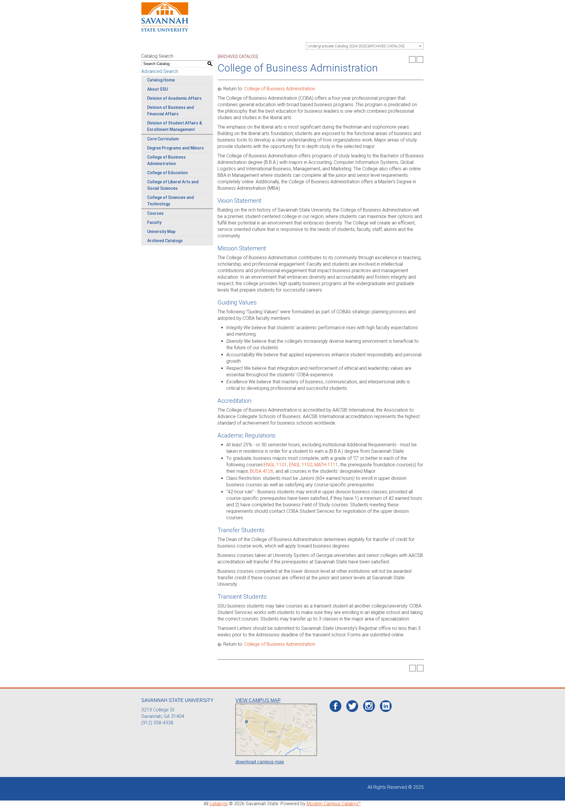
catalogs (219, 803)
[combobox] (364, 45)
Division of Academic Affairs (174, 98)
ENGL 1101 (275, 464)
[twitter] (352, 706)
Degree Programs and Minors (175, 148)
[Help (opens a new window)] (420, 59)
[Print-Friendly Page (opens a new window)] (412, 59)
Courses (155, 213)
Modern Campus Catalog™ (334, 803)
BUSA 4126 (261, 471)
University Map (161, 231)
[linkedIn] (386, 706)
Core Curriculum (163, 139)
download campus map (259, 761)
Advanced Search (159, 71)
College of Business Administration (279, 88)
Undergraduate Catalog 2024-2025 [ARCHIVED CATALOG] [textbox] (356, 46)
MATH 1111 (326, 464)
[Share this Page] (404, 59)
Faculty (154, 222)
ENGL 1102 (300, 464)
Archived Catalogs (165, 240)
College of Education (167, 172)
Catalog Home (161, 80)
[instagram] (369, 706)
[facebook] (335, 706)
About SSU (157, 89)
